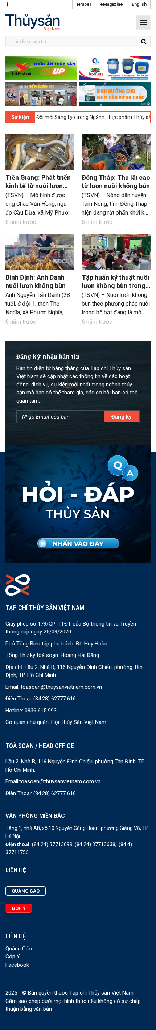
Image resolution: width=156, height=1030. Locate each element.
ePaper (83, 4)
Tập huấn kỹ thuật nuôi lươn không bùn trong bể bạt (115, 286)
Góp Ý (12, 956)
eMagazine (111, 4)
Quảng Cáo (18, 948)
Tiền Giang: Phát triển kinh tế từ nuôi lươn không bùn (38, 186)
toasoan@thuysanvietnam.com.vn (61, 687)
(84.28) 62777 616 (54, 698)
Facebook (17, 965)
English (139, 4)
